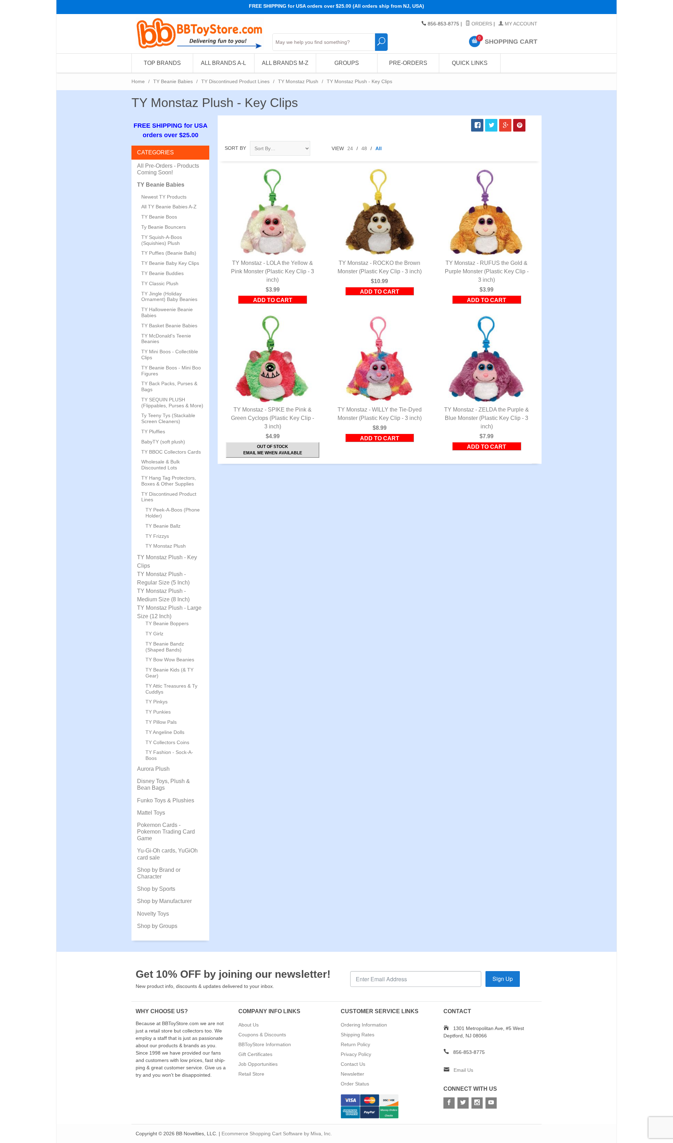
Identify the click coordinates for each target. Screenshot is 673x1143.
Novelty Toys (153, 914)
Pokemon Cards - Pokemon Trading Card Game (166, 831)
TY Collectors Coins (167, 742)
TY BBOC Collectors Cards (171, 452)
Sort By (235, 148)
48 (364, 148)
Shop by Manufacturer (164, 901)
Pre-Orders (408, 63)
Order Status (355, 1084)
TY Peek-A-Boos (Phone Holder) (172, 513)
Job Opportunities (258, 1064)
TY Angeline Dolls (164, 732)
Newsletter (352, 1074)
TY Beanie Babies (173, 81)
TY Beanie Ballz (163, 526)
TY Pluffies (153, 431)
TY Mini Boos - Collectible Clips (169, 354)
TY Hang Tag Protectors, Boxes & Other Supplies (168, 481)
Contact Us (353, 1064)
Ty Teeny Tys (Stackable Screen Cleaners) (168, 418)
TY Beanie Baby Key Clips (170, 263)
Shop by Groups (157, 926)
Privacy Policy (356, 1054)
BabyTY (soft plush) (163, 441)
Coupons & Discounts (262, 1034)
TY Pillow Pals (161, 722)
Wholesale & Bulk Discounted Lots (160, 464)
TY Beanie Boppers (167, 623)
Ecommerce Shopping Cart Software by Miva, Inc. (277, 1133)
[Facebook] (449, 1103)
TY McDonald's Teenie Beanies (166, 339)
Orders (481, 24)
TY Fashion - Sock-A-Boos (169, 755)
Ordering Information (364, 1025)
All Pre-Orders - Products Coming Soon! (168, 169)
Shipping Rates (357, 1034)
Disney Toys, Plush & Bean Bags (163, 784)
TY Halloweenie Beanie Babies (167, 312)
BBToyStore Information (264, 1044)
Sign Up (502, 979)
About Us (248, 1025)
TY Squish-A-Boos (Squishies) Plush (161, 240)
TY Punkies (158, 712)
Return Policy (355, 1044)
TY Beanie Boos (159, 217)
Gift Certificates (255, 1054)
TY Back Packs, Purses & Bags (169, 386)
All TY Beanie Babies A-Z (169, 206)
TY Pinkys (156, 701)
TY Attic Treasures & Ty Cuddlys (171, 689)
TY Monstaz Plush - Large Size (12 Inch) (169, 612)
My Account (520, 24)
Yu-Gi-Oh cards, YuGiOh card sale (167, 854)
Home (138, 81)
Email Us (463, 1070)
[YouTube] (491, 1103)
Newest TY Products (163, 197)
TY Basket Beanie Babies (169, 325)
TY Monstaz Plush (298, 81)
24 (350, 148)
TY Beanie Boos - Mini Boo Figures (171, 370)
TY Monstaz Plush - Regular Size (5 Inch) (163, 578)
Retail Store (251, 1074)
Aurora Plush (153, 769)
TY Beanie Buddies (162, 273)
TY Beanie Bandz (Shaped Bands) (164, 647)
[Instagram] (477, 1103)
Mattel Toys (151, 813)
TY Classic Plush (159, 283)
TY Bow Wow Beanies (169, 659)
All (378, 148)
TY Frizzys (157, 536)
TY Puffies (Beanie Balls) (168, 253)
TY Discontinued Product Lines (235, 81)
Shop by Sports (156, 889)
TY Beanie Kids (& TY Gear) (169, 673)
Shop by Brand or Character (159, 873)
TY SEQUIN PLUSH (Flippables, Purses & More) (172, 402)
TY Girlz (154, 633)
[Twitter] (463, 1103)
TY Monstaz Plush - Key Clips (167, 561)
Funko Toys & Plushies (165, 800)
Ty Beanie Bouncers (163, 227)
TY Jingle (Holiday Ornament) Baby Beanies (169, 296)
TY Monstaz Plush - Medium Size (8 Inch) (163, 595)
